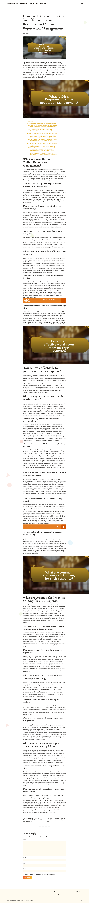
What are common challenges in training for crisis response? (42, 143)
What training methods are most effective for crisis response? (42, 135)
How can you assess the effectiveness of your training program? (42, 139)
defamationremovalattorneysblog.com (26, 3)
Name (24, 857)
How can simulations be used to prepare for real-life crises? (42, 153)
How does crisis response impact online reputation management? (42, 125)
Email (24, 863)
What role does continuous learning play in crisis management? (42, 150)
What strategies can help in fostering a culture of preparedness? (43, 146)
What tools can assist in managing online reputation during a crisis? (43, 154)
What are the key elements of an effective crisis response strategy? (43, 126)
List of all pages (56, 894)
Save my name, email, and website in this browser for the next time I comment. (40, 874)
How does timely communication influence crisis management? (42, 127)
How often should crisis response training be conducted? (41, 149)
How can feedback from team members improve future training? (42, 141)
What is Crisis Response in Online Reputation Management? (41, 123)
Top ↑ (82, 900)
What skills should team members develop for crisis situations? (42, 130)
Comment (25, 839)
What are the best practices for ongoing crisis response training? (42, 147)
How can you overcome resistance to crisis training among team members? (45, 145)
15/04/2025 (26, 33)
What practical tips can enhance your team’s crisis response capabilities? (44, 152)
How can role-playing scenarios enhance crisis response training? (43, 136)
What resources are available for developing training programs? (42, 137)
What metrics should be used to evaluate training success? (41, 140)
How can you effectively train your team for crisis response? (42, 133)
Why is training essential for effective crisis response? (40, 129)
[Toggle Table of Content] (60, 122)
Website (24, 868)
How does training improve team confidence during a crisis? (42, 132)
